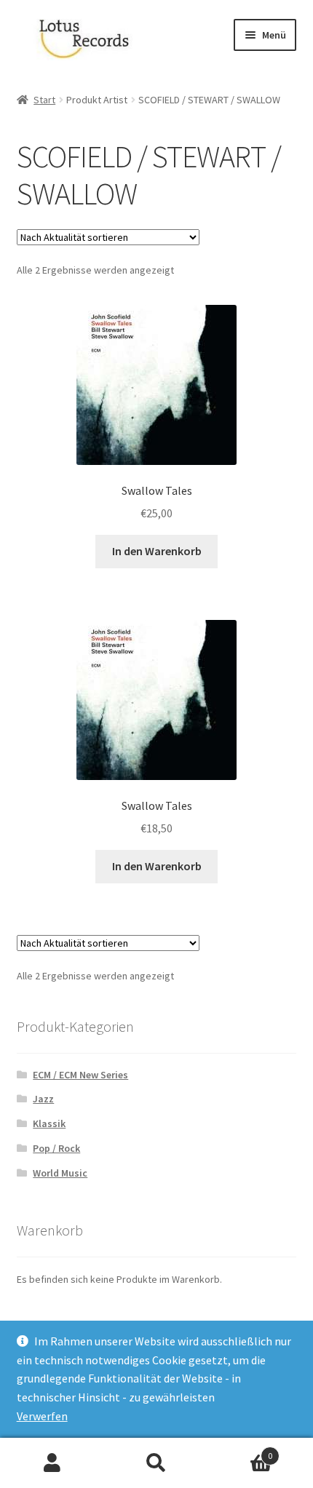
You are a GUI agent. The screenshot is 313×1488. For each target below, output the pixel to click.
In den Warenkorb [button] (157, 551)
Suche (156, 1463)
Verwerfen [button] (42, 1416)
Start (44, 99)
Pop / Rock (56, 1148)
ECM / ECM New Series (80, 1074)
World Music (60, 1172)
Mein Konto (52, 1463)
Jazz (43, 1098)
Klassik (49, 1123)
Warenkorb (241, 1450)
